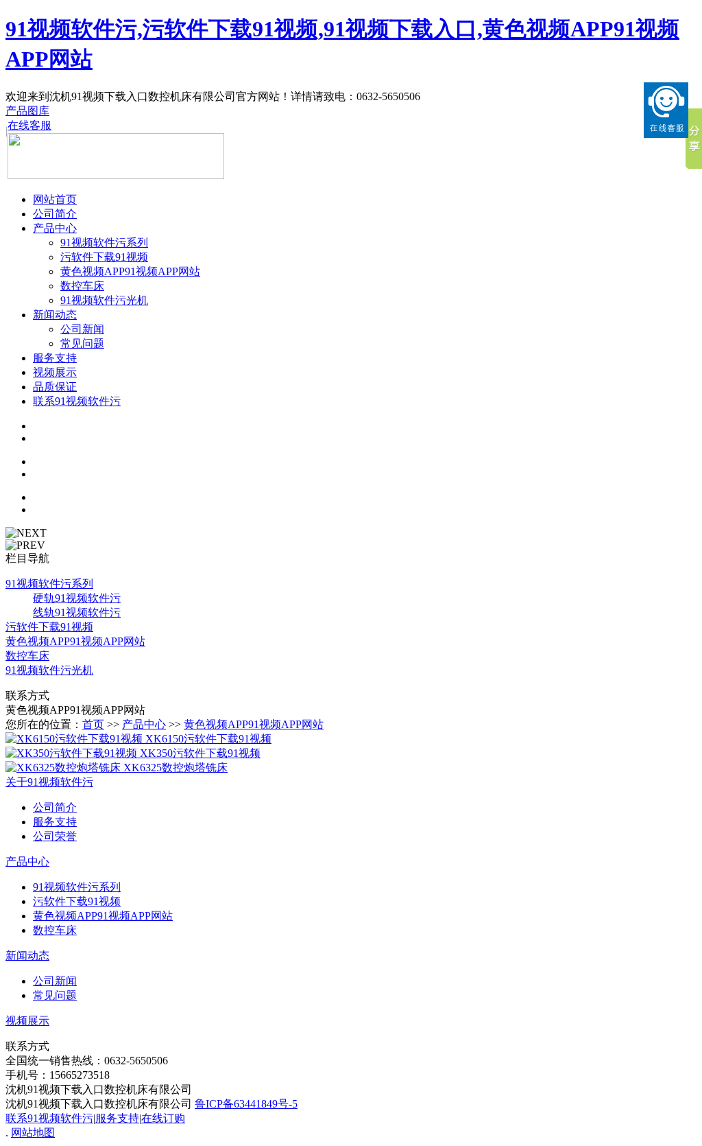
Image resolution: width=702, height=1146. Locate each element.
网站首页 (55, 199)
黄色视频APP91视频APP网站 (130, 271)
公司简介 (55, 214)
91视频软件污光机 (104, 300)
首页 (93, 724)
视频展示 (55, 372)
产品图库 (27, 111)
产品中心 (55, 228)
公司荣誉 (55, 836)
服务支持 (55, 358)
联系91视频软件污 (77, 401)
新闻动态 (55, 314)
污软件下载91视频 (104, 257)
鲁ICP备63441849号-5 (246, 1104)
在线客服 (29, 125)
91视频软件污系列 (104, 242)
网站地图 (33, 1132)
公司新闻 (82, 329)
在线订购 (163, 1118)
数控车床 (82, 286)
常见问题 (82, 343)
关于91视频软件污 (49, 782)
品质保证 (55, 387)
